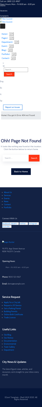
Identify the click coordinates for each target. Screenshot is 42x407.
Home (4, 34)
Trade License (10, 317)
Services (7, 195)
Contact (5, 58)
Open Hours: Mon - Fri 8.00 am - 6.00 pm (17, 4)
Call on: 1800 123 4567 (10, 1)
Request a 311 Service (12, 305)
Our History (8, 338)
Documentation (10, 341)
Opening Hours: (8, 261)
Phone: (11, 277)
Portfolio (5, 54)
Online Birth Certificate (13, 314)
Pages (4, 38)
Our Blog (7, 335)
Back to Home (21, 171)
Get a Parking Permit (12, 308)
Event (4, 46)
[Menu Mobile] (2, 26)
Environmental (10, 344)
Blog (3, 50)
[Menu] (11, 34)
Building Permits (10, 311)
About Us (8, 192)
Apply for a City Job (12, 302)
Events (7, 198)
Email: (13, 284)
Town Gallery (9, 347)
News (6, 201)
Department (7, 42)
